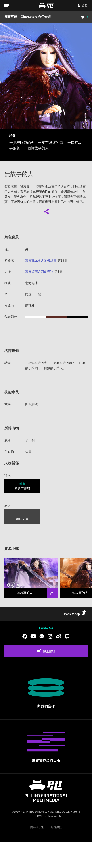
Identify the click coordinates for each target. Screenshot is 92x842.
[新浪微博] (59, 636)
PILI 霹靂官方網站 (46, 5)
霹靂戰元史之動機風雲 (40, 260)
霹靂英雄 (10, 16)
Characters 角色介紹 (36, 16)
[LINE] (42, 636)
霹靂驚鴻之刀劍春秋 (39, 271)
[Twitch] (67, 636)
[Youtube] (33, 636)
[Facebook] (25, 636)
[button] (83, 5)
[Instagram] (50, 636)
